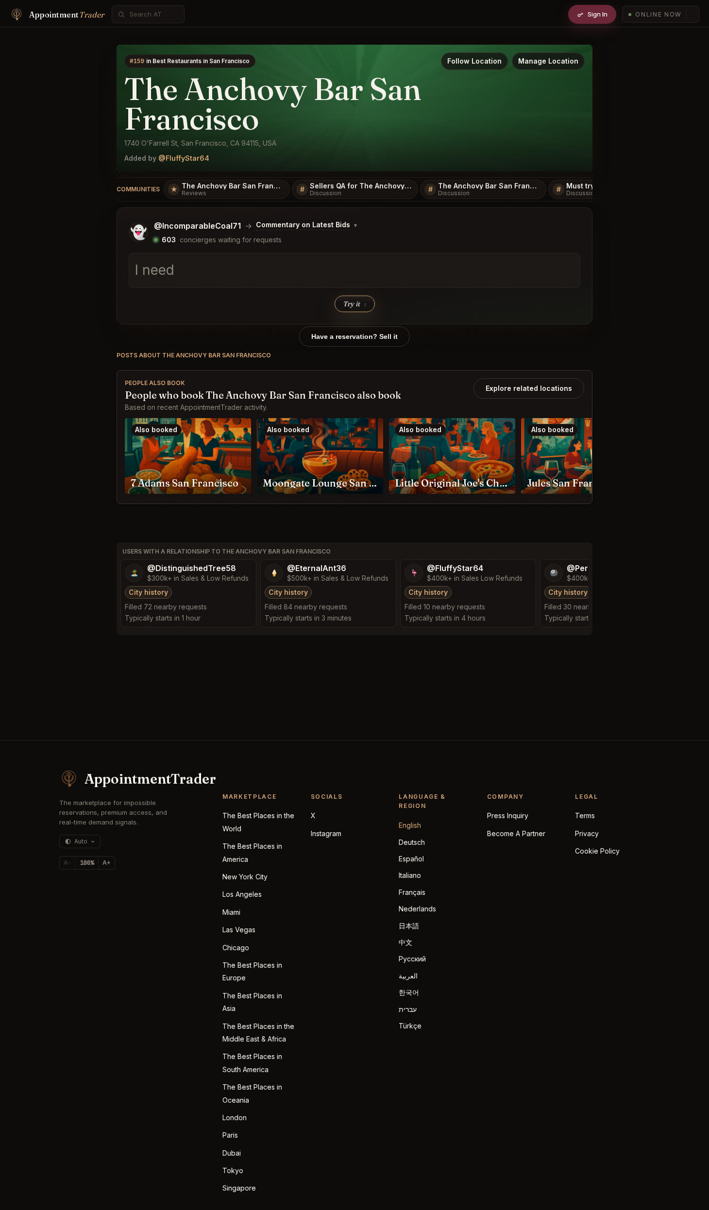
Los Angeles (242, 894)
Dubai (231, 1153)
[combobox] (153, 14)
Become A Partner (516, 833)
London (234, 1117)
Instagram (326, 833)
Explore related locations (529, 388)
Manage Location (548, 61)
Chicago (235, 947)
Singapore (239, 1188)
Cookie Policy (597, 851)
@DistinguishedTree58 (191, 568)
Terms (585, 815)
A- (67, 862)
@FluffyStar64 (183, 158)
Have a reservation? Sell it (354, 336)
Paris (230, 1135)
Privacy (587, 833)
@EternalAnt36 (316, 568)
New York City (245, 877)
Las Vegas (238, 929)
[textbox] (354, 270)
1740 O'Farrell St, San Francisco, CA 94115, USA (200, 143)
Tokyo (232, 1170)
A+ (106, 862)
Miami (231, 912)
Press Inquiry (507, 815)
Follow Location (474, 61)
